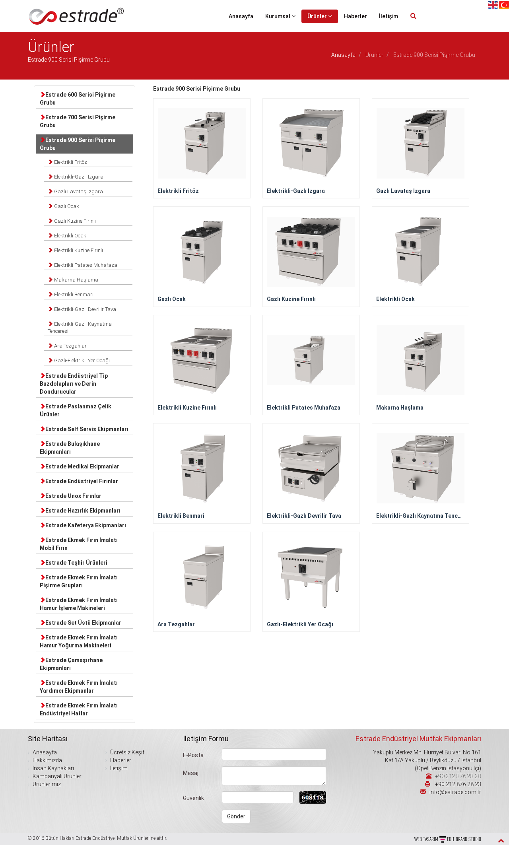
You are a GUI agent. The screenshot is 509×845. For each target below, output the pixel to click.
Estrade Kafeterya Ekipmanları (85, 525)
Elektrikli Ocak (69, 236)
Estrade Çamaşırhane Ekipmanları (71, 664)
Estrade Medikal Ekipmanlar (82, 466)
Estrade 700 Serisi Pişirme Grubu (77, 121)
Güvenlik (193, 798)
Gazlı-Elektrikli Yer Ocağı (81, 360)
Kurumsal (278, 16)
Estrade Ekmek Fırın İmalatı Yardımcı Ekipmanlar (79, 687)
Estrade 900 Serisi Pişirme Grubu (77, 144)
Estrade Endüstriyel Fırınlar (81, 481)
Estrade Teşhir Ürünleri (76, 562)
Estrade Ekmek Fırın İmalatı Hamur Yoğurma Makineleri (79, 641)
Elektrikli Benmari (73, 294)
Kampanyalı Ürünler (56, 776)
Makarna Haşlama (75, 280)
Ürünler (317, 16)
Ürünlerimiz (46, 784)
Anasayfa (241, 16)
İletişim (388, 16)
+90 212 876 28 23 (458, 784)
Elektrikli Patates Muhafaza (85, 265)
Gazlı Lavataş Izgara (78, 191)
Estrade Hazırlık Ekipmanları (82, 510)
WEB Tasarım (426, 839)
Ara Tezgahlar (70, 346)
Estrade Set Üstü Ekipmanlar (83, 623)
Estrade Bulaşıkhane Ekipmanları (70, 448)
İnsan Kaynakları (52, 768)
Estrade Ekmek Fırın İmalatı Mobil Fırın (79, 544)
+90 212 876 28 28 (458, 776)
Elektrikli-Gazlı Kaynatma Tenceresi (80, 327)
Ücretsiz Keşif (126, 752)
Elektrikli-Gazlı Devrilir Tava (84, 309)
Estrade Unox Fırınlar (73, 496)
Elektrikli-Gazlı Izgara (78, 177)
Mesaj (190, 773)
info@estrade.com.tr (455, 792)
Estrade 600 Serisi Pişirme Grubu (77, 98)
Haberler (355, 16)
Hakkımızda (46, 760)
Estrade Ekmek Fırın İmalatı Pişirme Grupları (79, 581)
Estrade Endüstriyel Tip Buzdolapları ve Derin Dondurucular (74, 384)
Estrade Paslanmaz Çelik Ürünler (75, 410)
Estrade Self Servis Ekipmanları (86, 429)
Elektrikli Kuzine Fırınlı (78, 250)
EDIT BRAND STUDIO (464, 839)
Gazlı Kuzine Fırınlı (74, 221)
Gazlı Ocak (66, 206)
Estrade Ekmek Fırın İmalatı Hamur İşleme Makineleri (79, 604)
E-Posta (193, 755)
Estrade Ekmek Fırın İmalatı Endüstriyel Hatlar (79, 709)
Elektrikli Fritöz (70, 162)
